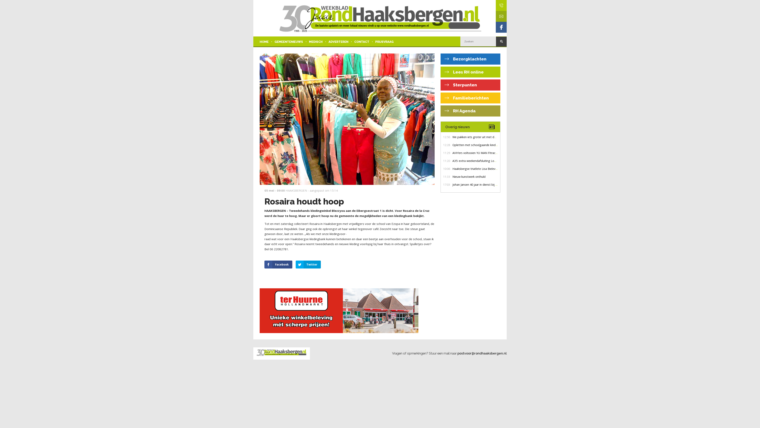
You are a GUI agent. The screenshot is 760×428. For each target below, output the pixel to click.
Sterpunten (464, 84)
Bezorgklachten (469, 58)
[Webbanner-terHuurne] (347, 310)
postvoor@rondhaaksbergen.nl (482, 353)
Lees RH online (468, 72)
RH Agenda (464, 110)
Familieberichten (470, 98)
